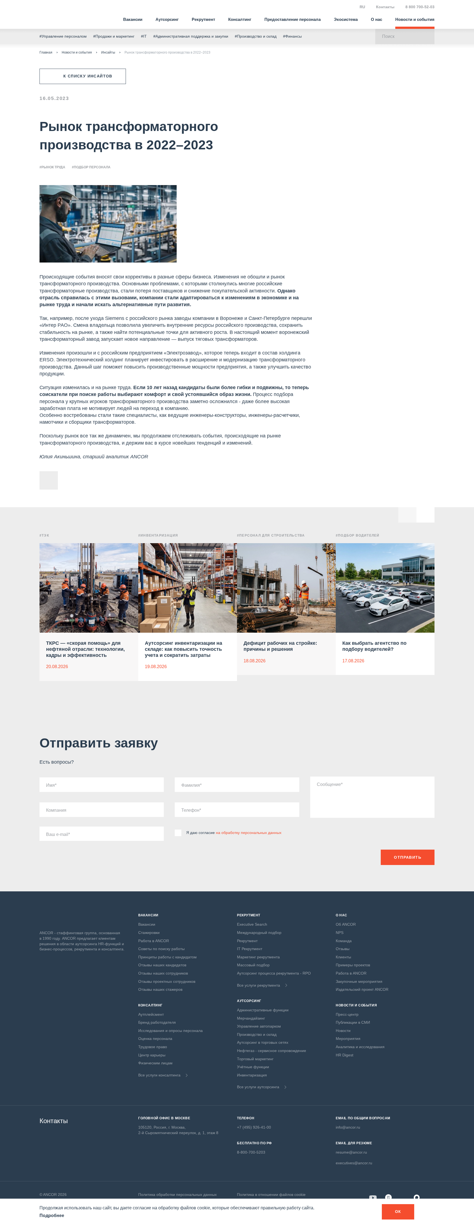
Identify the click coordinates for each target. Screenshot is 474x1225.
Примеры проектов (353, 965)
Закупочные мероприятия (359, 981)
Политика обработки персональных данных (177, 1194)
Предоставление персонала (292, 19)
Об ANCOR (346, 924)
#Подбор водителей (357, 535)
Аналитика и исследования (360, 1047)
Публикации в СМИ (353, 1022)
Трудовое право (152, 1047)
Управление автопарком (259, 1026)
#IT (144, 36)
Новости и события (415, 19)
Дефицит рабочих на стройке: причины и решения (280, 646)
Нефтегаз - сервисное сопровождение (271, 1050)
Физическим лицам (155, 1063)
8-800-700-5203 (251, 1152)
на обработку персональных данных (248, 832)
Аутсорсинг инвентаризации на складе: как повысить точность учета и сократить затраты (183, 649)
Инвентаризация (252, 1075)
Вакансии (132, 19)
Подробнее (52, 1215)
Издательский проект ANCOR (362, 989)
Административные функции (263, 1010)
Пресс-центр (347, 1014)
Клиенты (343, 957)
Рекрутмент (203, 19)
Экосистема (346, 19)
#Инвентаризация (158, 535)
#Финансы (292, 36)
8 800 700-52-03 (420, 7)
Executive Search (252, 924)
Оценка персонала (155, 1038)
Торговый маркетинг (255, 1059)
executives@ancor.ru (354, 1163)
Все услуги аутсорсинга (258, 1087)
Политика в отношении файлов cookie (271, 1194)
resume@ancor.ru (351, 1152)
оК (398, 1211)
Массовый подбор (253, 965)
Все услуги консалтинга (159, 1075)
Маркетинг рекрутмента (258, 957)
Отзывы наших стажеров (160, 989)
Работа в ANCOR (153, 941)
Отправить (407, 857)
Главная (46, 52)
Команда (344, 941)
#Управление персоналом (63, 36)
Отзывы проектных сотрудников (166, 981)
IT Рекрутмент (249, 949)
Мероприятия (348, 1038)
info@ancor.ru (348, 1127)
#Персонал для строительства (271, 535)
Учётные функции (253, 1067)
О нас (376, 19)
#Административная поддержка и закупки (190, 36)
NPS (339, 932)
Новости (343, 1030)
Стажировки (149, 932)
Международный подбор (259, 932)
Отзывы (342, 949)
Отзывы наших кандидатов (162, 965)
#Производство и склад (255, 36)
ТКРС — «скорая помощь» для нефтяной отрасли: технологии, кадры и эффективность (85, 649)
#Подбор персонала (91, 167)
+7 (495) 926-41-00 (254, 1127)
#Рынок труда (52, 167)
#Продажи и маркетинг (113, 36)
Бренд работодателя (157, 1022)
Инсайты (108, 52)
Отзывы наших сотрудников (163, 973)
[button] (425, 513)
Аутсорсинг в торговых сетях (262, 1042)
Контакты (385, 7)
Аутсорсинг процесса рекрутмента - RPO (274, 973)
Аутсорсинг (167, 19)
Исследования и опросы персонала (170, 1030)
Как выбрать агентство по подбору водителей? (374, 646)
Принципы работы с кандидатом (167, 957)
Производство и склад (256, 1034)
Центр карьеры (151, 1055)
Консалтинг (239, 19)
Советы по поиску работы (161, 949)
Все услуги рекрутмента (258, 985)
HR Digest (344, 1055)
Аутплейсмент (151, 1014)
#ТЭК (44, 535)
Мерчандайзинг (251, 1018)
